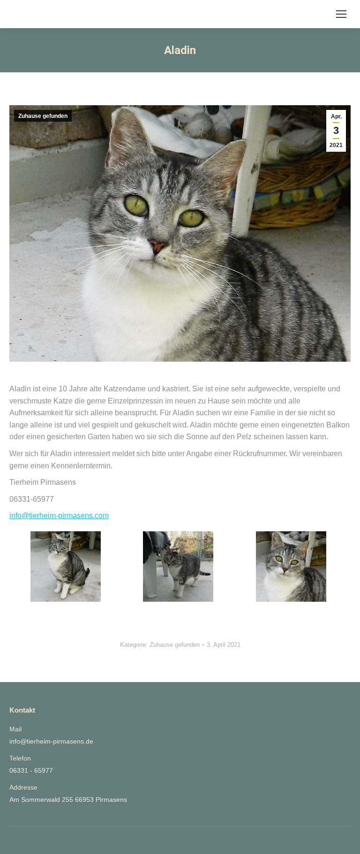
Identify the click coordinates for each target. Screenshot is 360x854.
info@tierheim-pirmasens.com (59, 516)
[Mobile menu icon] (341, 14)
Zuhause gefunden (43, 116)
